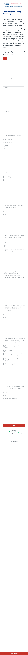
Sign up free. (20, 433)
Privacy (11, 441)
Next (14, 425)
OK (4, 58)
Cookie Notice (15, 441)
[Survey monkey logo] (14, 432)
